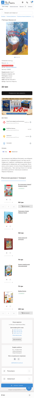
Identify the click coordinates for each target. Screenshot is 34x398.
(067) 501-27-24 (18, 330)
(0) (7, 63)
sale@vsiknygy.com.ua (17, 362)
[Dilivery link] (30, 122)
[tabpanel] (17, 38)
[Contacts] (27, 2)
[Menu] (2, 2)
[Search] (3, 12)
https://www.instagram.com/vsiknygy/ (18, 359)
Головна (3, 16)
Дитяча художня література (24, 16)
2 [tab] (16, 57)
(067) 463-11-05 (18, 333)
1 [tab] (14, 57)
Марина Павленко (11, 67)
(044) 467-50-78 (17, 331)
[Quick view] (7, 199)
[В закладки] (30, 395)
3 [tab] (17, 57)
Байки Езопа (22, 291)
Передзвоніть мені (17, 335)
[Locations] (22, 2)
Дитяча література (11, 16)
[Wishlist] (10, 199)
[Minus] (3, 206)
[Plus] (14, 206)
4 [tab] (19, 57)
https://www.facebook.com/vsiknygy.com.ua (14, 359)
